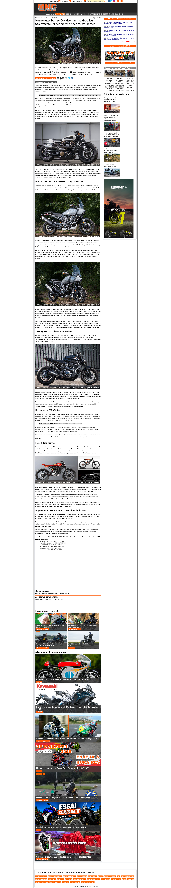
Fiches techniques (110, 876)
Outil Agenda (105, 879)
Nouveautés (40, 78)
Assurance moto (40, 876)
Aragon (39, 771)
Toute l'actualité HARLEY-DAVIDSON (51, 550)
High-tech (52, 879)
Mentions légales (85, 886)
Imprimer (63, 78)
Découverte (92, 876)
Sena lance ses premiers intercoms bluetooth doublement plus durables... (119, 38)
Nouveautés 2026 (42, 629)
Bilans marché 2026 (54, 876)
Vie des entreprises (87, 882)
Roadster (58, 882)
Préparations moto (41, 882)
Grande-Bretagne (127, 876)
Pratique (39, 711)
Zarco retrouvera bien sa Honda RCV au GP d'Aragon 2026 (119, 26)
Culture (39, 682)
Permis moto (116, 879)
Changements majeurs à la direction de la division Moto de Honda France (118, 22)
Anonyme (59, 1)
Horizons (60, 879)
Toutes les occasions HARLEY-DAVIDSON (52, 543)
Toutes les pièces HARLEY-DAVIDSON (51, 546)
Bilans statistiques (69, 876)
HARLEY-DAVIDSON (42, 82)
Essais (39, 830)
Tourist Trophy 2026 (43, 741)
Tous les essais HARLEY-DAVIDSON (50, 548)
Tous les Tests (75, 882)
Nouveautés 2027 (93, 879)
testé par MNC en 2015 (64, 178)
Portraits (131, 879)
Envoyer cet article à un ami (66, 78)
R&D (51, 882)
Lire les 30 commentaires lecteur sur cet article (52, 594)
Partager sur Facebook (72, 78)
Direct (122, 1)
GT (119, 876)
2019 (46, 78)
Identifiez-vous (40, 599)
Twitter (111, 1)
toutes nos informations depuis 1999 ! (76, 872)
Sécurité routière (42, 800)
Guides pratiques (42, 859)
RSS (118, 1)
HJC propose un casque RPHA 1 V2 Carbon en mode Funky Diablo (119, 34)
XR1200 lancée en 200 (68, 394)
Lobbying (68, 879)
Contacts (76, 886)
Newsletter (65, 1)
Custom (71, 648)
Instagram (114, 1)
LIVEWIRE (53, 82)
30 (58, 78)
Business (52, 78)
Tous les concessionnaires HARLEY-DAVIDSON (54, 541)
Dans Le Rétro (82, 876)
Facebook (109, 1)
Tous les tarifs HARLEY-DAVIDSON (50, 544)
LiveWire (95, 169)
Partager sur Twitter (69, 78)
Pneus (124, 879)
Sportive (65, 882)
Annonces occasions (77, 1)
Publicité (95, 886)
